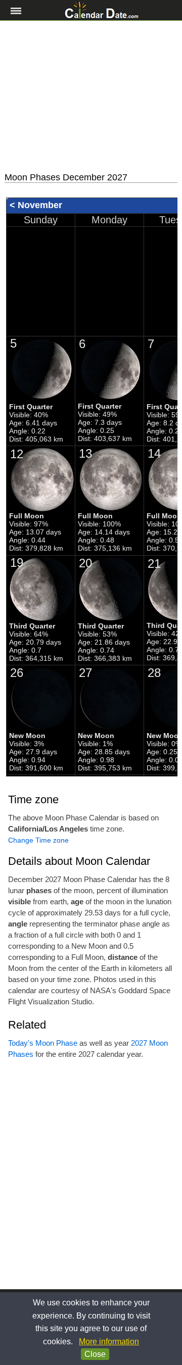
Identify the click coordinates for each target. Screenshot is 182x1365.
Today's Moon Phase (42, 1043)
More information (109, 1341)
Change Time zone (38, 840)
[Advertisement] (91, 96)
